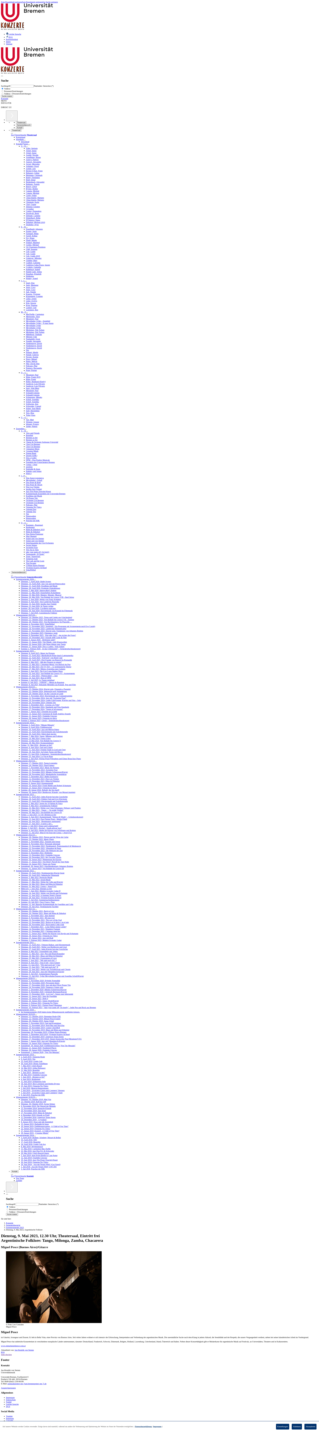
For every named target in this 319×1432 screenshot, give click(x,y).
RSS (3, 1352)
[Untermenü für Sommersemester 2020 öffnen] (35, 1010)
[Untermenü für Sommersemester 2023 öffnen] (35, 795)
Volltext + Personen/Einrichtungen (17, 94)
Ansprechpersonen (8, 1388)
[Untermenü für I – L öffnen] (26, 281)
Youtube (9, 1416)
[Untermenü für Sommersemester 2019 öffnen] (35, 1055)
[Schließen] (12, 133)
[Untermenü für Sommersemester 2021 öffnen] (35, 943)
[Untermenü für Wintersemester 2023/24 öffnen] (36, 761)
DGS (8, 1406)
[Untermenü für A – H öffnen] (27, 431)
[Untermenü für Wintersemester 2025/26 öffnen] (36, 615)
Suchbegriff (6, 86)
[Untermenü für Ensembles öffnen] (25, 429)
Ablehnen (297, 1427)
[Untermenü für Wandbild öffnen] (25, 140)
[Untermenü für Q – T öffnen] (27, 373)
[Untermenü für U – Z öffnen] (27, 418)
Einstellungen (282, 1427)
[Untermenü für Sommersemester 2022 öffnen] (35, 871)
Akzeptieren (310, 1427)
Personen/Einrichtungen (13, 91)
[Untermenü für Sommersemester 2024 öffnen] (35, 723)
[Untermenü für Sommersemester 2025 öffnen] (35, 651)
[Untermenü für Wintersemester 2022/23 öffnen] (36, 835)
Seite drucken (6, 1355)
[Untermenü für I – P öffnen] (26, 476)
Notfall (8, 1402)
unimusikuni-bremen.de (26, 1384)
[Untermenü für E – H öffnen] (27, 227)
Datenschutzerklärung (143, 1427)
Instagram (10, 1418)
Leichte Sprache (12, 1404)
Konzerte (4, 99)
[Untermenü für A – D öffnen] (27, 146)
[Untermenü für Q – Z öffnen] (27, 523)
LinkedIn (9, 1421)
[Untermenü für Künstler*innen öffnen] (29, 144)
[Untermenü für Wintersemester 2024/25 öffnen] (36, 687)
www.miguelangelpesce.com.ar (13, 1346)
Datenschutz (11, 1400)
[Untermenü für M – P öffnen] (27, 312)
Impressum (10, 1397)
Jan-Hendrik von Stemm (24, 1350)
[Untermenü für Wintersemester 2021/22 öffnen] (36, 909)
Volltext (7, 89)
